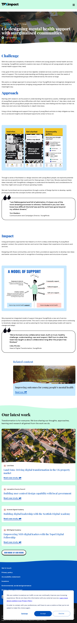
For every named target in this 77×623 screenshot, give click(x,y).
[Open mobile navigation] (73, 4)
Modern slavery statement (12, 590)
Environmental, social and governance (16, 586)
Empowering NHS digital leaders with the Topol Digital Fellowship (34, 536)
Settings (24, 614)
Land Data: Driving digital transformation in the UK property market (37, 471)
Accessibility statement (11, 577)
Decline (61, 614)
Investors (5, 581)
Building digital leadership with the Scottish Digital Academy (37, 513)
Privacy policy (7, 572)
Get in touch (6, 568)
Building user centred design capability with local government (37, 493)
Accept (43, 614)
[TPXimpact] (10, 5)
